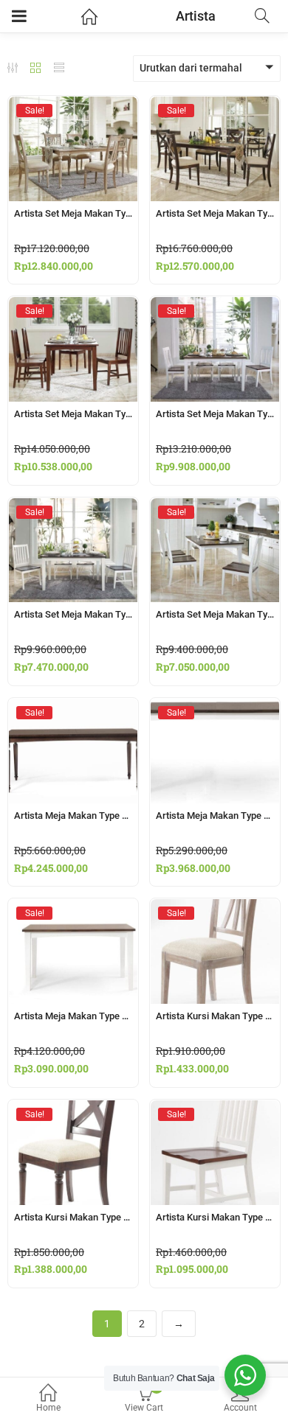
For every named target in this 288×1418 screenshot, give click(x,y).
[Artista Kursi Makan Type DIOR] (215, 912)
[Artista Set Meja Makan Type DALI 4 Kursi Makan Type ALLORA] (215, 511)
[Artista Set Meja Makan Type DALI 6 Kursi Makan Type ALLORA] (215, 310)
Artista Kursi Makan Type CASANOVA (94, 1217)
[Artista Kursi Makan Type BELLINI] (215, 1114)
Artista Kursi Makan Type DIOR (221, 1015)
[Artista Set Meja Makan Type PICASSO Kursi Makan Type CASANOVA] (215, 110)
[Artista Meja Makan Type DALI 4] (73, 912)
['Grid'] (35, 69)
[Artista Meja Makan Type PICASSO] (73, 712)
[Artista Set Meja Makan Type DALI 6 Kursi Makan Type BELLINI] (73, 310)
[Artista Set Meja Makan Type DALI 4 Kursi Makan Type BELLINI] (73, 511)
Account (240, 1408)
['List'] (59, 69)
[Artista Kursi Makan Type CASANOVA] (73, 1114)
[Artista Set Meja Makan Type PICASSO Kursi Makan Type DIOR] (73, 110)
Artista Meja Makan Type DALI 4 (82, 1015)
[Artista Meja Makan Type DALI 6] (215, 712)
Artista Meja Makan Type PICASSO (88, 815)
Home (48, 1408)
